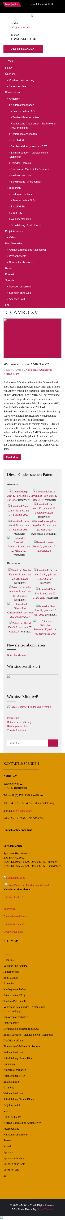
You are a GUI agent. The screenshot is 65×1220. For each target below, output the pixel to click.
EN (7, 305)
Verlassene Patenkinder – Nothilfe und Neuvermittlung (32, 125)
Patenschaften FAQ (23, 111)
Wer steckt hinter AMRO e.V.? (26, 364)
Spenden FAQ (17, 298)
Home (8, 67)
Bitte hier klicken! (17, 655)
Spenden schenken (20, 286)
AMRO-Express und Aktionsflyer (27, 249)
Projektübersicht (14, 231)
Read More (12, 457)
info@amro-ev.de (20, 27)
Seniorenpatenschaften (24, 133)
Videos (13, 237)
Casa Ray (16, 212)
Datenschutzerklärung (19, 722)
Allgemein (46, 369)
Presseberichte (17, 255)
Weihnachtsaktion (21, 175)
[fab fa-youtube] (38, 7)
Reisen (9, 268)
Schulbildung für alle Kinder (26, 181)
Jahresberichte (17, 86)
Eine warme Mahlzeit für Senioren (30, 169)
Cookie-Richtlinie (16, 730)
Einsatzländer (13, 92)
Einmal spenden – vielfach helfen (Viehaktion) (28, 154)
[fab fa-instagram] (31, 7)
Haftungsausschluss (17, 726)
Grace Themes (45, 1209)
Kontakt (9, 274)
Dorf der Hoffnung (21, 162)
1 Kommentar (30, 369)
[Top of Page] (55, 1212)
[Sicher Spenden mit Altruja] (1, 1217)
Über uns (10, 73)
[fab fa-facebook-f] (23, 7)
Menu (11, 60)
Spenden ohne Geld (20, 292)
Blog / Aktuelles (14, 243)
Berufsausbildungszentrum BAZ (29, 146)
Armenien (14, 98)
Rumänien (15, 187)
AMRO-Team (11, 373)
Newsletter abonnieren (21, 262)
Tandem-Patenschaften (25, 117)
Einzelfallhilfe (18, 140)
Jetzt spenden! (23, 48)
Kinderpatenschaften (22, 104)
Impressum (13, 717)
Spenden (10, 280)
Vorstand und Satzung (21, 80)
